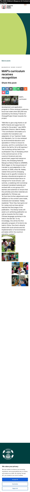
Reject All (15, 488)
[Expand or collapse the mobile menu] (25, 5)
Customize (15, 484)
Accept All (15, 479)
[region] (15, 478)
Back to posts (6, 60)
